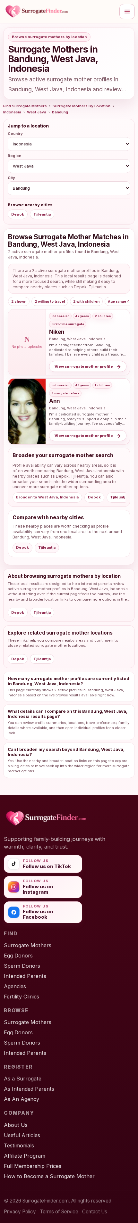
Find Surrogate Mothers (25, 106)
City (11, 178)
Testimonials (19, 1145)
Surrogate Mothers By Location (81, 106)
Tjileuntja (42, 214)
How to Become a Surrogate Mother (49, 1176)
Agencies (15, 986)
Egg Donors (18, 955)
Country (15, 133)
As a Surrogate (22, 1078)
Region (14, 155)
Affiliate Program (24, 1156)
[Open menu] (127, 11)
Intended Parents (25, 976)
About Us (16, 1125)
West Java (36, 112)
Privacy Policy (20, 1212)
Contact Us (94, 1212)
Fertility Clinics (21, 996)
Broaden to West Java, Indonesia (47, 497)
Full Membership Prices (32, 1166)
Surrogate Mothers (27, 945)
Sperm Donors (22, 966)
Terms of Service (59, 1212)
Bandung (60, 112)
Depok (17, 214)
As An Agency (21, 1099)
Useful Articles (22, 1135)
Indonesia (12, 112)
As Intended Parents (29, 1089)
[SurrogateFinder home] (59, 11)
